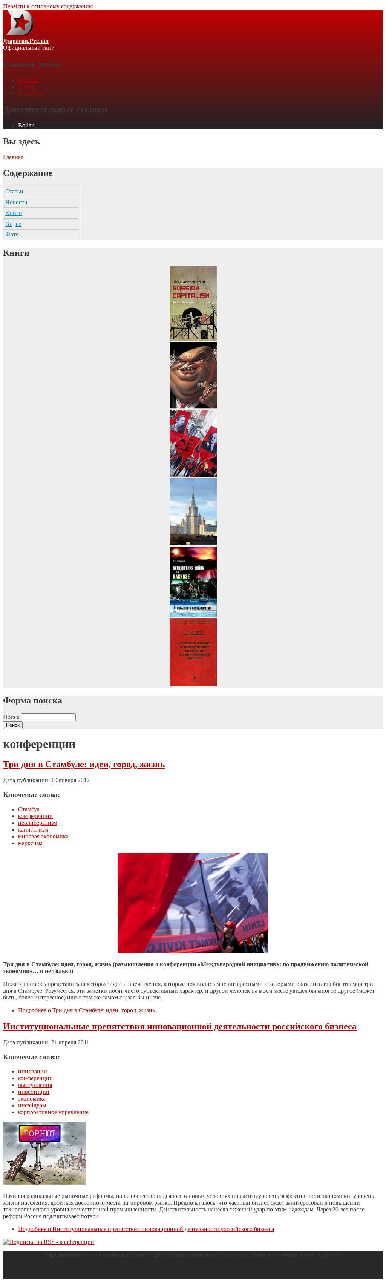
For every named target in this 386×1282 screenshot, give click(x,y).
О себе (26, 86)
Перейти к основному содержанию (48, 6)
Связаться (30, 93)
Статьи (14, 191)
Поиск (12, 717)
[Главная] (19, 34)
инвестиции (33, 1092)
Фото (12, 234)
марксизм (30, 843)
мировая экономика (43, 836)
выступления (35, 1085)
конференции (35, 816)
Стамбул (29, 809)
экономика (32, 1098)
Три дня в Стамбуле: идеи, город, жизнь (84, 764)
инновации (32, 1071)
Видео (13, 224)
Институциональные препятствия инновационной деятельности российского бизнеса (180, 1026)
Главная (28, 80)
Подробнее (86, 1010)
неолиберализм (37, 823)
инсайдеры (32, 1105)
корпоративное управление (53, 1112)
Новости (16, 202)
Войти (26, 125)
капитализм (33, 829)
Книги (13, 213)
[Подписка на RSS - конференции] (48, 1242)
